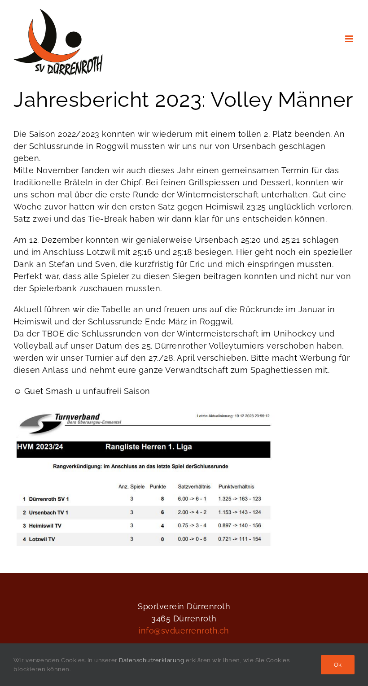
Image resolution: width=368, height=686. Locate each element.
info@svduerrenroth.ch (184, 630)
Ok (338, 664)
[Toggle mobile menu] (350, 39)
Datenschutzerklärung (151, 660)
